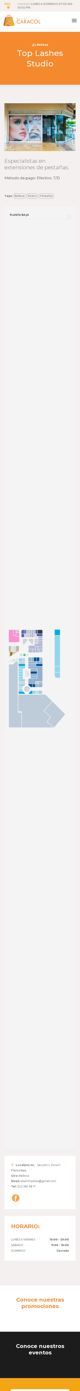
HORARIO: (46, 5)
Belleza (19, 196)
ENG (7, 4)
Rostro (32, 196)
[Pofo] (26, 20)
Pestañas (46, 196)
